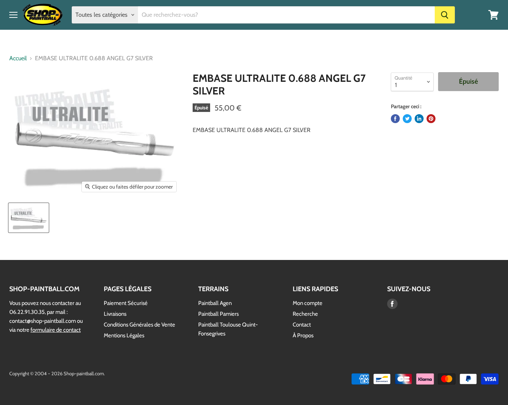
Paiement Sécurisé (126, 303)
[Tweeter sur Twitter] (407, 118)
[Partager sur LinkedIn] (419, 118)
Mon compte (307, 303)
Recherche (305, 314)
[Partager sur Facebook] (395, 118)
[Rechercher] (445, 14)
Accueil (18, 58)
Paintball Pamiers (218, 314)
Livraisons (115, 314)
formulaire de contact (55, 330)
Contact (302, 324)
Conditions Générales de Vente (139, 324)
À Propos (303, 335)
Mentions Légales (124, 335)
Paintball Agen (215, 303)
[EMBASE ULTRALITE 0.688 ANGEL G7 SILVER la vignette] (29, 217)
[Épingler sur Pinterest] (431, 118)
